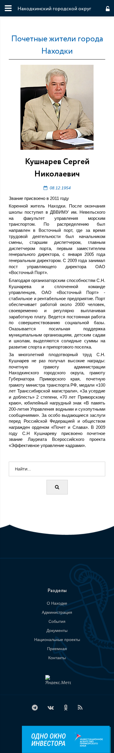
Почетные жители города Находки (57, 45)
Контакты (57, 657)
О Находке (57, 603)
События (57, 621)
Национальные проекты (57, 639)
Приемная (57, 648)
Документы (57, 630)
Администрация (57, 612)
